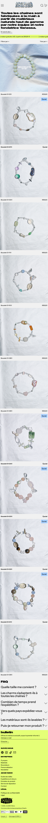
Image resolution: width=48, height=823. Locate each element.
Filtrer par (4, 41)
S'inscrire (4, 741)
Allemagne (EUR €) (14, 816)
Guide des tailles (6, 777)
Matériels (4, 763)
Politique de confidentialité (10, 793)
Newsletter (4, 770)
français (3, 816)
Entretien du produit (8, 781)
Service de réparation (8, 783)
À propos (4, 760)
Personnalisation (7, 767)
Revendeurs (5, 765)
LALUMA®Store (10, 806)
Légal (3, 795)
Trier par (43, 41)
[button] (41, 5)
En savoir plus (5, 32)
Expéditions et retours (8, 779)
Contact (4, 786)
